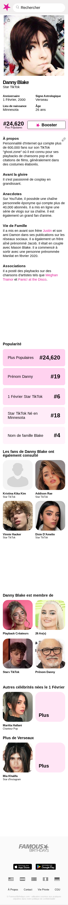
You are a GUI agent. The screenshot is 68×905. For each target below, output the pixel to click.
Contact (28, 890)
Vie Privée (43, 890)
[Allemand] (57, 879)
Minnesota (11, 110)
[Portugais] (34, 879)
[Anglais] (11, 879)
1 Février (9, 100)
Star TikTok (11, 87)
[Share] (8, 20)
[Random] (59, 20)
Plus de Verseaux (18, 738)
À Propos (13, 890)
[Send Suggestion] (63, 140)
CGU (57, 890)
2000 (22, 100)
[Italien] (45, 879)
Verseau (42, 100)
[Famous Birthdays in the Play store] (46, 867)
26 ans (41, 110)
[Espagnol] (22, 879)
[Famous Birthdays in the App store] (22, 867)
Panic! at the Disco (32, 279)
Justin (47, 231)
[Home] (34, 848)
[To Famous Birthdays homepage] (6, 7)
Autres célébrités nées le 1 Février (34, 687)
